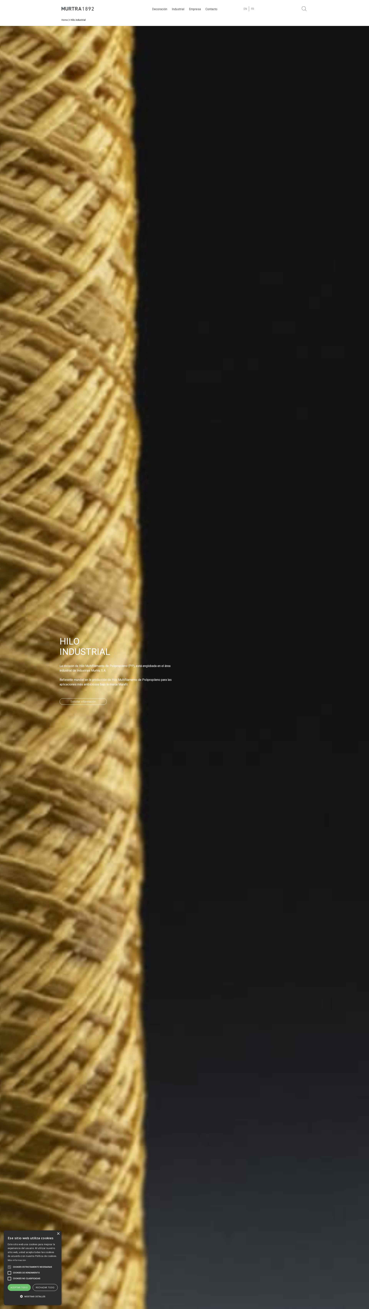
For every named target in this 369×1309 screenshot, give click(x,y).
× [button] (58, 1233)
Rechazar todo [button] (45, 1287)
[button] (33, 1296)
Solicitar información (83, 701)
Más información (17, 1260)
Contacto (211, 9)
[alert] (33, 1267)
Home (65, 20)
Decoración (159, 9)
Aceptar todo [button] (19, 1287)
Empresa (195, 9)
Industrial (178, 9)
